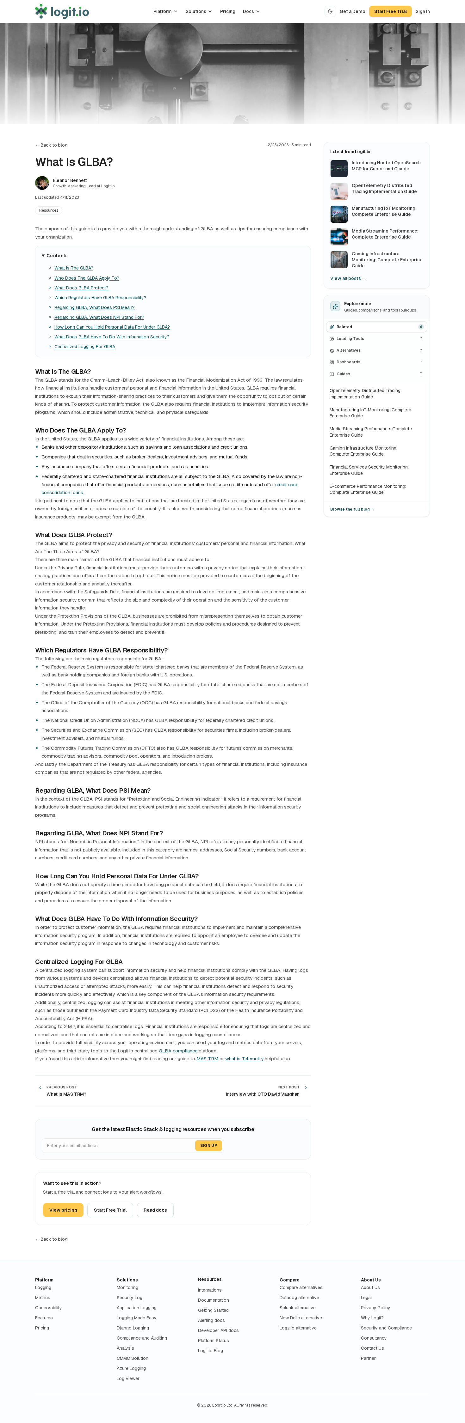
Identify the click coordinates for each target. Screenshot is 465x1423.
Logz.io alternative (298, 1328)
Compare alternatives (301, 1287)
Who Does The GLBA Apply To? (86, 278)
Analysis (125, 1348)
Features (44, 1318)
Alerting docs (211, 1320)
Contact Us (372, 1348)
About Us (371, 1280)
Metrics (42, 1297)
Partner (368, 1358)
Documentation (213, 1300)
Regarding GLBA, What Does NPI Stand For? (99, 317)
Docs (248, 11)
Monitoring (127, 1287)
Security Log (129, 1297)
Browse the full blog (350, 509)
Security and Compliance (386, 1328)
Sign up (208, 1145)
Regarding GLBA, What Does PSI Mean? (94, 307)
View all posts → (348, 279)
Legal (366, 1297)
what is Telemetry (244, 1059)
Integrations (210, 1290)
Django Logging (133, 1328)
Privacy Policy (375, 1308)
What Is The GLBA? (73, 268)
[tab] (376, 327)
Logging (43, 1287)
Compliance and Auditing (142, 1338)
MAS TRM (207, 1059)
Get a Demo (352, 11)
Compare (290, 1280)
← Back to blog (51, 145)
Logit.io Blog (210, 1350)
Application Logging (137, 1308)
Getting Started (213, 1310)
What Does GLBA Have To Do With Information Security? (112, 337)
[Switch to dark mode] (330, 11)
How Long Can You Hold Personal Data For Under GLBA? (112, 327)
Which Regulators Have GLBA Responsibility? (100, 297)
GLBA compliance (178, 1051)
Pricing (227, 11)
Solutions (196, 11)
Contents (57, 255)
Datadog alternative (299, 1297)
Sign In (423, 11)
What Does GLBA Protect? (81, 288)
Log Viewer (128, 1378)
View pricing (63, 1210)
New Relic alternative (301, 1318)
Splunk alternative (298, 1308)
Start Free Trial (390, 11)
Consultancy (374, 1338)
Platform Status (213, 1340)
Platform (162, 11)
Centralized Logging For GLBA (84, 346)
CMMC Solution (132, 1358)
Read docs (155, 1210)
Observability (48, 1308)
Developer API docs (218, 1330)
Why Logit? (372, 1318)
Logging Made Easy (137, 1318)
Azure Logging (131, 1368)
